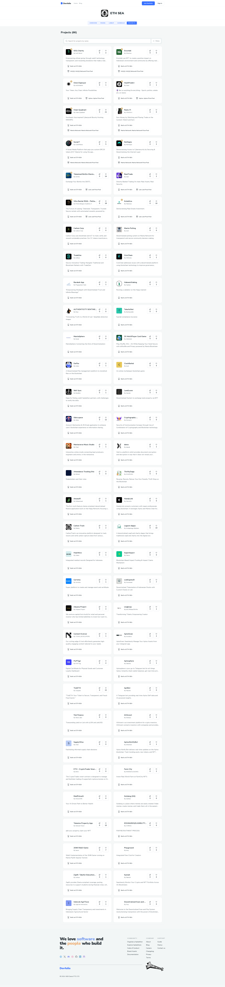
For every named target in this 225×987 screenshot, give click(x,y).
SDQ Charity (79, 51)
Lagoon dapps (130, 526)
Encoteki (127, 51)
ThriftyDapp (129, 471)
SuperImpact (129, 553)
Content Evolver (80, 634)
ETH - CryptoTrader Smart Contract (85, 769)
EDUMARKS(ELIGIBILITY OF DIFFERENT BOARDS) (135, 823)
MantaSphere (79, 336)
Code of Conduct (133, 948)
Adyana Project (80, 607)
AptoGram (128, 634)
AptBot (127, 688)
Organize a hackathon (135, 942)
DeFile (76, 363)
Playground (129, 848)
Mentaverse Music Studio (84, 444)
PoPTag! (77, 661)
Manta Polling (130, 228)
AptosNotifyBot (131, 742)
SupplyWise (78, 742)
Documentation (132, 954)
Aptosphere (129, 661)
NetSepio (128, 142)
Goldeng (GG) (129, 796)
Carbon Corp (79, 228)
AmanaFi (77, 498)
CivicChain (128, 255)
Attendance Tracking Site (84, 471)
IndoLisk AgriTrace (81, 902)
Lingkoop (128, 607)
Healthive (78, 553)
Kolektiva (128, 201)
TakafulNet (129, 309)
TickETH (77, 688)
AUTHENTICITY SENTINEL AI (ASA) (85, 309)
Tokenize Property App (83, 823)
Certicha (77, 580)
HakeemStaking (130, 282)
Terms (148, 958)
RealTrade (128, 174)
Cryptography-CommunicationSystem (133, 417)
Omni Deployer (80, 83)
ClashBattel (129, 363)
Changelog (150, 951)
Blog (148, 945)
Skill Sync (77, 390)
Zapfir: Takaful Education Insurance (84, 875)
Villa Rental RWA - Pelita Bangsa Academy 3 (84, 201)
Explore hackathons (134, 945)
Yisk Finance (78, 715)
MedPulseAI (79, 796)
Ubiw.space (78, 417)
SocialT (77, 142)
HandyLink (128, 498)
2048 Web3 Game (81, 848)
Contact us (161, 948)
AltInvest (128, 715)
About (148, 942)
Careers (149, 948)
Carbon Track (79, 526)
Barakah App (79, 282)
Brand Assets (132, 951)
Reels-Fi (127, 110)
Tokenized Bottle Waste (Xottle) (84, 174)
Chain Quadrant (80, 110)
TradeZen (77, 255)
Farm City (128, 769)
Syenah (127, 875)
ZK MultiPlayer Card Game (135, 336)
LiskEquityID (129, 580)
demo (126, 444)
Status (160, 945)
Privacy (148, 954)
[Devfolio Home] (66, 3)
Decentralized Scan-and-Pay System (134, 902)
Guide (160, 942)
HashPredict (129, 83)
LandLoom (128, 390)
